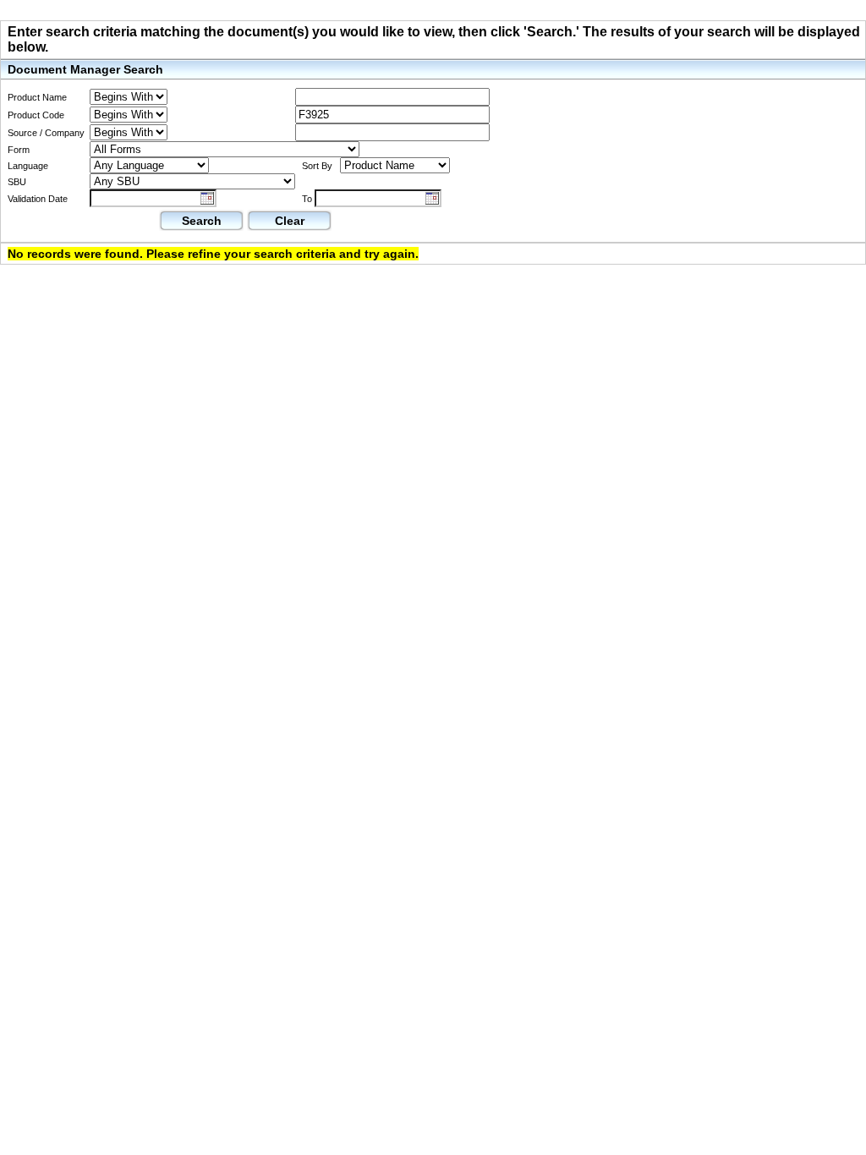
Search (202, 220)
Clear (289, 220)
